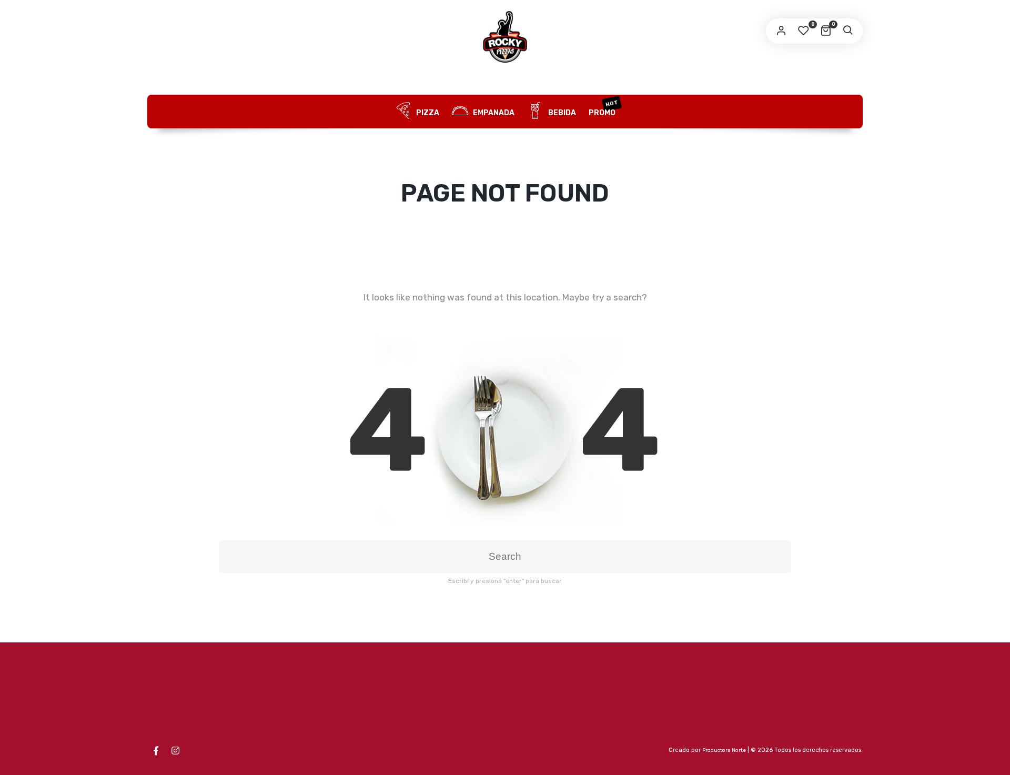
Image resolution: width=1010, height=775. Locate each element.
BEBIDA (561, 112)
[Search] (847, 31)
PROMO (604, 108)
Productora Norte (724, 750)
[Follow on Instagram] (175, 750)
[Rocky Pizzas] (505, 37)
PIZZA (427, 112)
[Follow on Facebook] (155, 750)
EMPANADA (492, 112)
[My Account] (781, 31)
